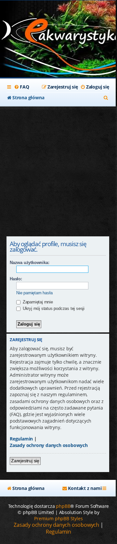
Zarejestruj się (25, 460)
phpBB (63, 506)
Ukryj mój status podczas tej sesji (52, 308)
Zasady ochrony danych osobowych (49, 445)
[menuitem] (21, 87)
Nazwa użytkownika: (29, 262)
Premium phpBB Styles (58, 518)
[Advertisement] (58, 168)
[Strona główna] (58, 32)
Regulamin (21, 439)
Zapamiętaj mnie (37, 302)
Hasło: (16, 278)
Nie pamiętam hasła (34, 292)
